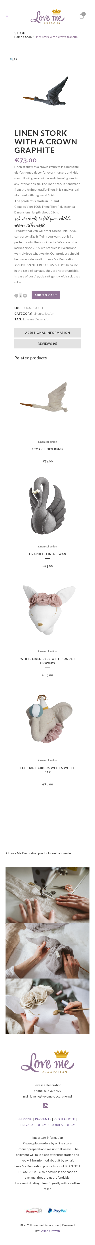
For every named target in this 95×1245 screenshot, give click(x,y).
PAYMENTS (43, 1119)
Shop (28, 37)
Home (18, 37)
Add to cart (46, 295)
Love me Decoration (36, 319)
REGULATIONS (65, 1119)
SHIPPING (25, 1119)
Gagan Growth (49, 1231)
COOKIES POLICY (61, 1125)
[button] (43, 59)
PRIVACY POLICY (33, 1125)
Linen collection (44, 313)
